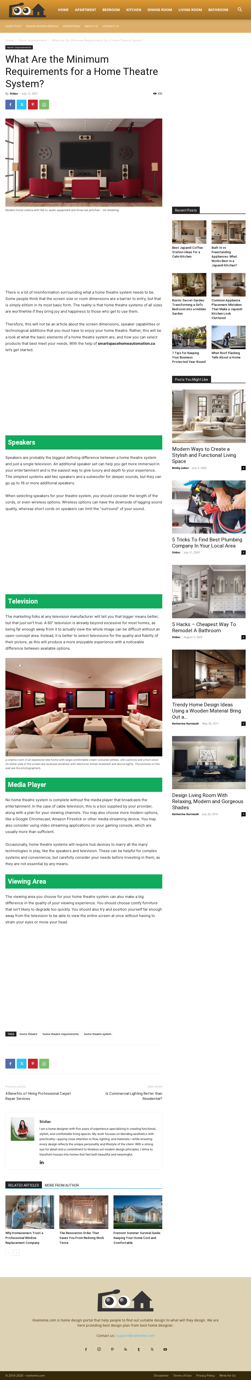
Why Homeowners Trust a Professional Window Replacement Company (24, 1238)
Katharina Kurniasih (185, 723)
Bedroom (111, 9)
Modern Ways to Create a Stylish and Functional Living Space (204, 455)
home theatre (28, 1034)
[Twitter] (21, 104)
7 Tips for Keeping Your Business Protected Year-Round (189, 357)
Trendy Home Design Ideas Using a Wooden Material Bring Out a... (206, 711)
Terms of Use (182, 1375)
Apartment (85, 9)
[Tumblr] (139, 1350)
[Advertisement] (83, 253)
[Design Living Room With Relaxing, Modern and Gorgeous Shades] (209, 762)
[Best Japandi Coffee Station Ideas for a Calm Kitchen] (189, 232)
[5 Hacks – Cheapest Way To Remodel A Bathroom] (209, 591)
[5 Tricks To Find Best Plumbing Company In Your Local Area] (209, 507)
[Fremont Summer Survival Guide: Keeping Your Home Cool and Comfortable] (137, 1212)
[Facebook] (10, 104)
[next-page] (16, 1252)
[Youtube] (165, 1350)
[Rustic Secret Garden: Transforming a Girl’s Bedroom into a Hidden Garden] (189, 285)
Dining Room (160, 9)
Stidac (14, 93)
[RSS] (125, 1350)
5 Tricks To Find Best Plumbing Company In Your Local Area (207, 543)
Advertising (71, 26)
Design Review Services (42, 26)
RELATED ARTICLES (23, 1185)
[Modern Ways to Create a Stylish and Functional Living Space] (209, 416)
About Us (91, 26)
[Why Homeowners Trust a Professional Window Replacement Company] (29, 1212)
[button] (240, 10)
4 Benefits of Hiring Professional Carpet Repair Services (38, 1096)
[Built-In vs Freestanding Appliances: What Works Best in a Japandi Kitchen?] (229, 232)
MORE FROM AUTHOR (62, 1185)
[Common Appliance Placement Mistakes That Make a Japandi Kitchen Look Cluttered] (229, 285)
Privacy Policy (205, 1375)
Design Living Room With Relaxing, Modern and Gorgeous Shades (207, 801)
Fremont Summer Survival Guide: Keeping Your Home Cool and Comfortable (137, 1238)
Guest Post (13, 26)
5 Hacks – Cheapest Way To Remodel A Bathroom (204, 627)
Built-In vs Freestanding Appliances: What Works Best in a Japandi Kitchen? (224, 256)
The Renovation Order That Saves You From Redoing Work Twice (81, 1238)
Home (63, 9)
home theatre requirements (61, 1034)
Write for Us (227, 1375)
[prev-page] (8, 1252)
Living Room (190, 9)
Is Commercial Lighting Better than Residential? (133, 1096)
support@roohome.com (135, 1335)
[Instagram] (99, 1349)
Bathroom (218, 9)
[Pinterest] (33, 104)
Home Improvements (32, 40)
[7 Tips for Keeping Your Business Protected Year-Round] (189, 337)
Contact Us (110, 26)
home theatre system (98, 1034)
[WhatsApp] (44, 104)
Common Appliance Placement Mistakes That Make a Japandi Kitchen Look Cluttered (227, 309)
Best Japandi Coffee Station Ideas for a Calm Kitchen (187, 252)
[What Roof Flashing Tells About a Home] (229, 337)
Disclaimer (161, 1375)
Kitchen (133, 9)
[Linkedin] (43, 1163)
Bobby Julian (180, 468)
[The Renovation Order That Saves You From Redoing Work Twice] (83, 1212)
